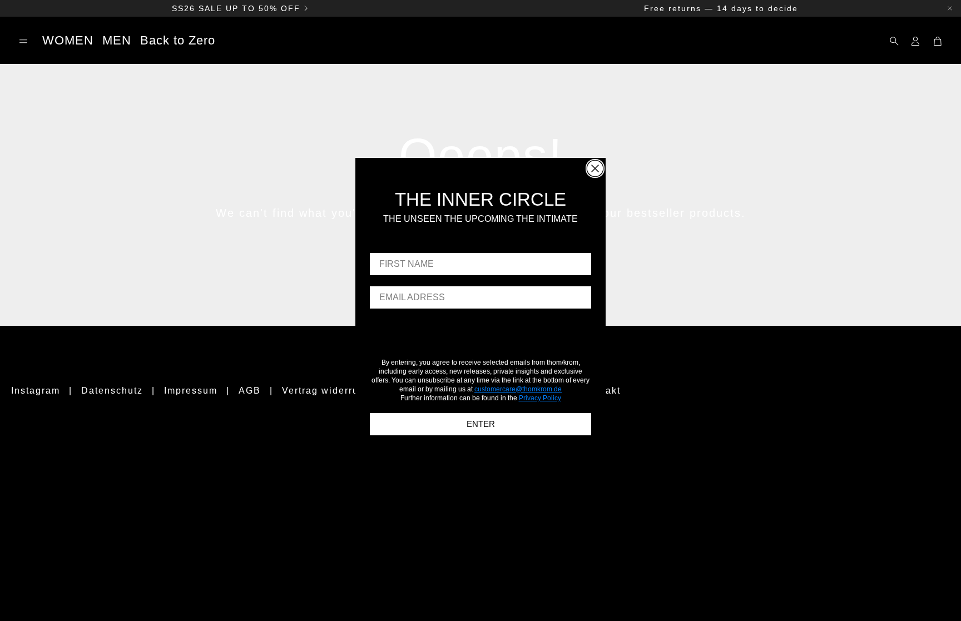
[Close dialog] (595, 168)
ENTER (481, 424)
